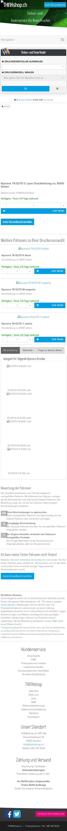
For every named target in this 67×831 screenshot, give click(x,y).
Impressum (33, 717)
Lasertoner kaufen (33, 667)
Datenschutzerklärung (33, 709)
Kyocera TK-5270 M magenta (18, 289)
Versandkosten (8, 604)
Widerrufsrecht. (14, 624)
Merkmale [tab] (28, 350)
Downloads (33, 656)
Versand (33, 713)
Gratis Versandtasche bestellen (17, 221)
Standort (33, 691)
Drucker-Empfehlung (33, 674)
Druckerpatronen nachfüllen (33, 670)
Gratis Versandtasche (55, 4)
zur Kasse (48, 100)
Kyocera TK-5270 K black (16, 255)
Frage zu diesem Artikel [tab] (50, 350)
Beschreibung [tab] (10, 350)
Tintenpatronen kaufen (33, 663)
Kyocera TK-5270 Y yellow (17, 323)
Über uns (33, 694)
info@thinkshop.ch (33, 744)
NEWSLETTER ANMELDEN (51, 814)
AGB (54, 621)
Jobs (33, 698)
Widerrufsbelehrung (33, 705)
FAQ (33, 659)
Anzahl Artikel (24, 100)
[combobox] (33, 67)
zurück (6, 106)
